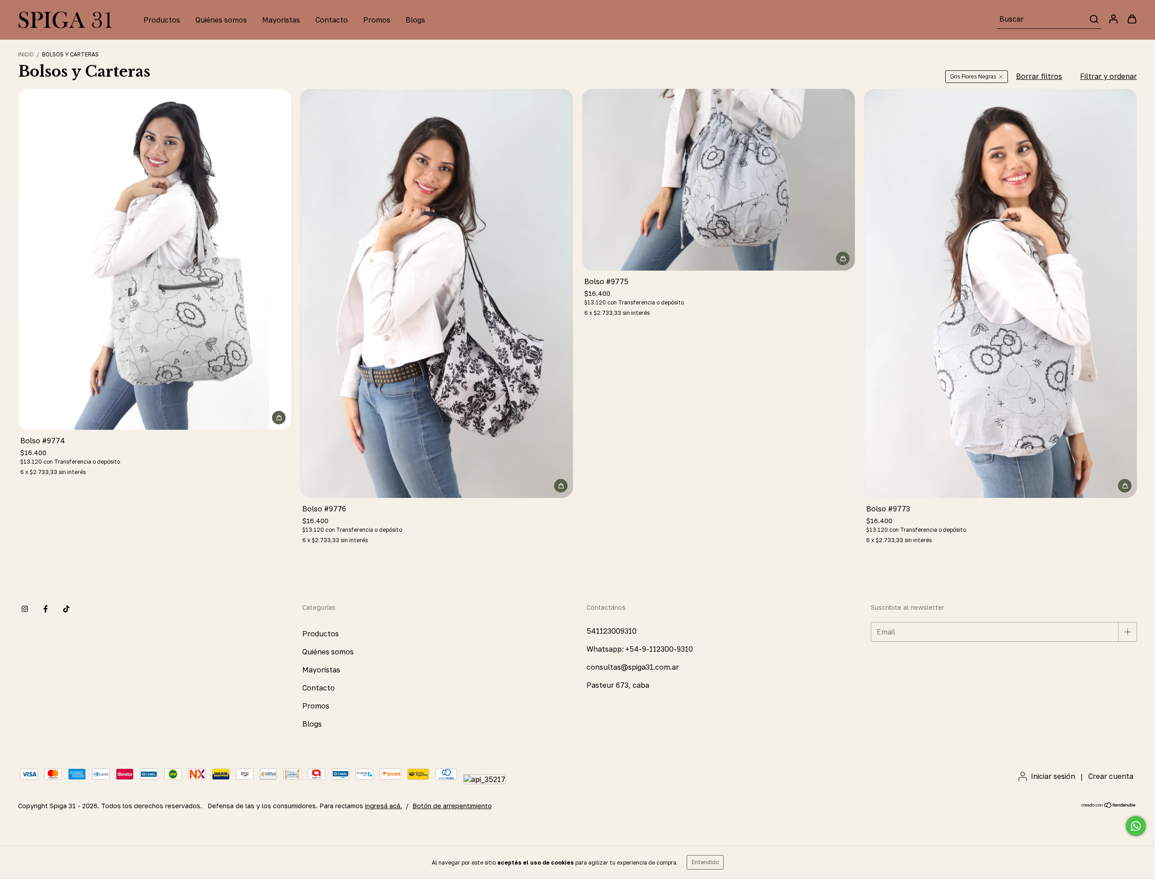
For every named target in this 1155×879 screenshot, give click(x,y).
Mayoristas (281, 19)
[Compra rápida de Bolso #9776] (561, 485)
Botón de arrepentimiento (452, 806)
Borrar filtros (1039, 76)
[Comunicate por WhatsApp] (1136, 826)
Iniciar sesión (1053, 776)
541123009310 (612, 630)
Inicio (26, 54)
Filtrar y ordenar (1108, 76)
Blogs (415, 19)
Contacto (331, 19)
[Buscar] (1093, 19)
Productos (161, 19)
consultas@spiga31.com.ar (633, 667)
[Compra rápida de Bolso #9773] (1125, 485)
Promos (376, 19)
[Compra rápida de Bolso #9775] (843, 258)
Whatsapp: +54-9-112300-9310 (640, 648)
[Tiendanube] (1109, 806)
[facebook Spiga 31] (45, 609)
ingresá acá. (383, 806)
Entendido (705, 862)
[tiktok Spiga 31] (66, 609)
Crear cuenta (1110, 776)
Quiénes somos (221, 19)
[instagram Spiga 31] (25, 609)
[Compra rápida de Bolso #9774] (279, 417)
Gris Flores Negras (973, 77)
